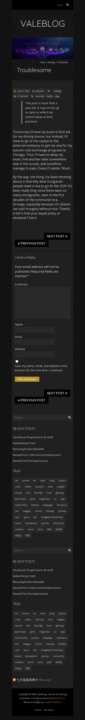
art (34, 480)
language (48, 504)
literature (62, 504)
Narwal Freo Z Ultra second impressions (37, 455)
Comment (22, 284)
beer (42, 480)
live (17, 510)
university (58, 523)
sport (26, 517)
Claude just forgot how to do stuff (33, 437)
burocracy (40, 96)
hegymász (44, 498)
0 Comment (22, 96)
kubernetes (21, 504)
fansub (18, 492)
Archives (48, 709)
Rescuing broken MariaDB (28, 449)
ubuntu (45, 523)
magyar (27, 510)
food (49, 492)
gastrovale (20, 498)
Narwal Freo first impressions (30, 461)
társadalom (31, 523)
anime (25, 480)
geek (32, 498)
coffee (28, 486)
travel (18, 523)
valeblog (51, 62)
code (17, 486)
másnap (50, 510)
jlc (55, 498)
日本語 (59, 529)
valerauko (39, 91)
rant (17, 517)
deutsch (39, 486)
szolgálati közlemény (52, 517)
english (49, 96)
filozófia (38, 492)
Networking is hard (24, 443)
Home (42, 62)
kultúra (35, 504)
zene (40, 529)
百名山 (18, 535)
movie (38, 510)
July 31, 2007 (23, 91)
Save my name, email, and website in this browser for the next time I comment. (41, 368)
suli (35, 517)
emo (50, 486)
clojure (62, 480)
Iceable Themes (52, 702)
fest (28, 492)
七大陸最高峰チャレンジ (33, 680)
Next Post (55, 236)
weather (19, 529)
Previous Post (33, 243)
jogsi (57, 96)
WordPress (59, 698)
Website (20, 349)
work (30, 529)
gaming (59, 492)
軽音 (28, 535)
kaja (63, 498)
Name (20, 324)
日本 (49, 529)
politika (62, 510)
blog (52, 480)
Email (19, 337)
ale (16, 480)
